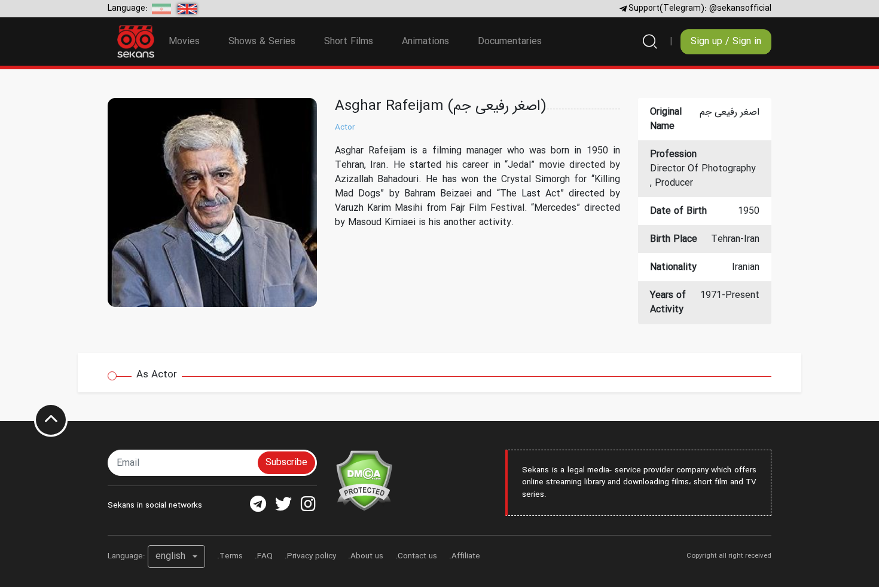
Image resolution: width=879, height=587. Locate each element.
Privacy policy (311, 556)
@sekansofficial (740, 8)
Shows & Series (261, 41)
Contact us (417, 556)
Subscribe (286, 462)
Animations (425, 41)
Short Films (348, 41)
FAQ (265, 556)
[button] (176, 556)
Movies (184, 41)
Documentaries (510, 41)
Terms (231, 556)
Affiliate (465, 556)
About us (366, 556)
